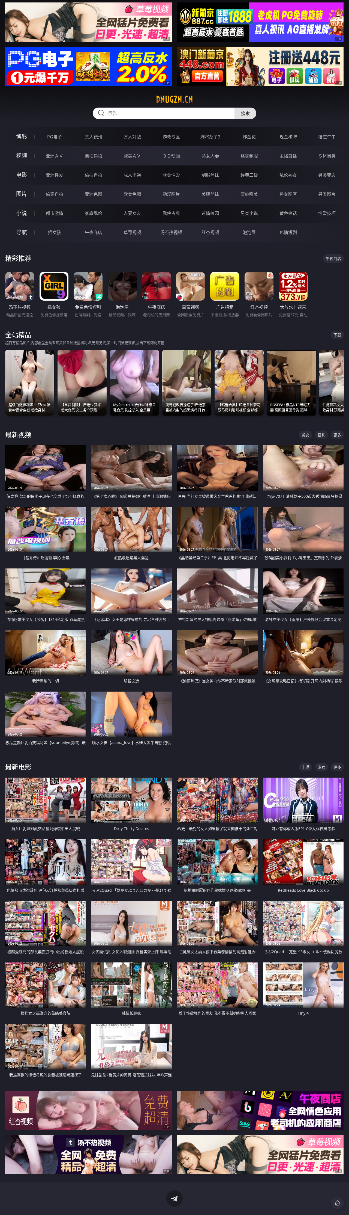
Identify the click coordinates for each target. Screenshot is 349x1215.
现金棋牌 (288, 137)
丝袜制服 (249, 156)
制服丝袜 (210, 175)
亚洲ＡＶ (54, 156)
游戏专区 (171, 137)
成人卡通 (132, 175)
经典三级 (249, 175)
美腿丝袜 (210, 194)
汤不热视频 (171, 232)
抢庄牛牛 (327, 137)
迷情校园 (210, 213)
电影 (21, 175)
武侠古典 (171, 213)
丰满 (305, 767)
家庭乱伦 (93, 213)
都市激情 (54, 213)
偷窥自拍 (54, 194)
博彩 (21, 136)
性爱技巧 (327, 213)
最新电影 (18, 766)
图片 (21, 194)
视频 (21, 155)
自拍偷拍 (93, 156)
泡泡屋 (249, 232)
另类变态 (327, 175)
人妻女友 (132, 213)
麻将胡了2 (210, 137)
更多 (337, 434)
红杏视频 (210, 232)
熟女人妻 (210, 156)
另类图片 (327, 194)
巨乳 (321, 434)
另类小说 (249, 213)
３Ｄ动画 (171, 156)
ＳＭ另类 (327, 156)
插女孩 (54, 232)
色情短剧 (288, 232)
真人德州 (93, 137)
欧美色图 (132, 194)
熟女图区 (288, 194)
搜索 (245, 113)
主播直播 (288, 156)
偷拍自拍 (93, 175)
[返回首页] (337, 1203)
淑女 (321, 767)
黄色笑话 (288, 213)
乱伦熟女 (288, 175)
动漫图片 (171, 194)
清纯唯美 (249, 194)
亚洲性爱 (54, 175)
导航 (21, 232)
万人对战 (132, 137)
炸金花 (249, 137)
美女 (305, 434)
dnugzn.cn (174, 99)
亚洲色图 (93, 194)
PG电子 (54, 137)
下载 (337, 334)
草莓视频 (132, 232)
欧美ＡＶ (132, 156)
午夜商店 (93, 232)
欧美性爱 (171, 175)
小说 (21, 213)
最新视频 (18, 434)
